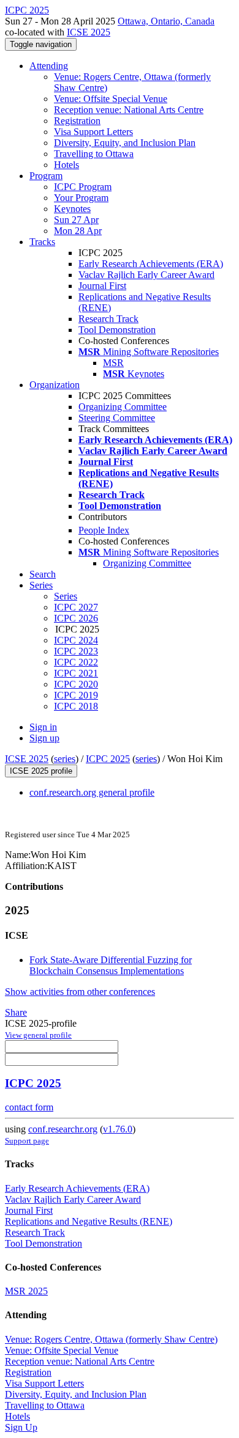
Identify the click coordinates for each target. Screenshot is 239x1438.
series (64, 759)
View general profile (38, 1035)
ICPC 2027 (76, 607)
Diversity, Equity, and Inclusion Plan (124, 143)
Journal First (102, 286)
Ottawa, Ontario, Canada (166, 21)
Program (46, 176)
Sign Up (21, 1427)
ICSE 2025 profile (41, 771)
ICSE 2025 (88, 32)
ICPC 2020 (76, 684)
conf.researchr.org (62, 1129)
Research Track (108, 319)
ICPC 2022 (76, 662)
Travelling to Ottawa (94, 154)
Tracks (42, 242)
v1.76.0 (117, 1129)
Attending (48, 66)
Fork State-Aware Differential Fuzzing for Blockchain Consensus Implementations (110, 965)
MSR (113, 363)
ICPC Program (83, 187)
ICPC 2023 (76, 651)
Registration (77, 121)
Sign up (44, 738)
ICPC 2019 (76, 695)
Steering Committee (116, 418)
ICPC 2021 (76, 673)
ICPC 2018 (76, 706)
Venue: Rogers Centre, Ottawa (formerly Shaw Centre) (111, 1339)
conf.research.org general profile (91, 792)
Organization (54, 385)
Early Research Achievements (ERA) (150, 264)
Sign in (43, 727)
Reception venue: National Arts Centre (128, 110)
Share (16, 1012)
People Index (103, 530)
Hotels (66, 165)
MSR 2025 (26, 1291)
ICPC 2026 (76, 618)
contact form (29, 1107)
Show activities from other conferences (80, 991)
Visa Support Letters (93, 132)
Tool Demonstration (117, 330)
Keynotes (72, 209)
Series (65, 596)
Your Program (81, 198)
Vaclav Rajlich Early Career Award (146, 275)
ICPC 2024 (76, 640)
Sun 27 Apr (76, 220)
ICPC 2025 (108, 759)
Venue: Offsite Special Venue (110, 99)
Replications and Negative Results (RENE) (88, 1221)
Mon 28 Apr (78, 231)
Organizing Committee (122, 407)
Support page (27, 1140)
